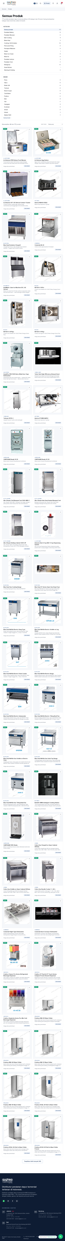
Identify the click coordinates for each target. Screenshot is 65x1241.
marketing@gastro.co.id (20, 1218)
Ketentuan (26, 1238)
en (36, 3)
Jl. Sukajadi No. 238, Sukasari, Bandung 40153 (50, 1213)
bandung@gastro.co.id (52, 1217)
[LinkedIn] (17, 1201)
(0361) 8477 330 (10, 1228)
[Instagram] (8, 1201)
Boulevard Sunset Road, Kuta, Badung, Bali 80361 (18, 1224)
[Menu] (3, 3)
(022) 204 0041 (42, 1217)
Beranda (4, 9)
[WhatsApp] (3, 1201)
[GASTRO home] (14, 3)
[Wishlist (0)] (53, 3)
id (34, 3)
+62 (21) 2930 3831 (30, 1236)
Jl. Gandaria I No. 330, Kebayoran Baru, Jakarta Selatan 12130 (17, 1214)
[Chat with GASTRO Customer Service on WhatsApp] (60, 1236)
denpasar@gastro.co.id (20, 1228)
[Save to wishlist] (29, 129)
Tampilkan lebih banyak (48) (32, 1161)
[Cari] (40, 3)
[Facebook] (12, 1201)
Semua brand (6, 118)
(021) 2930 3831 (10, 1218)
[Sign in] (57, 3)
